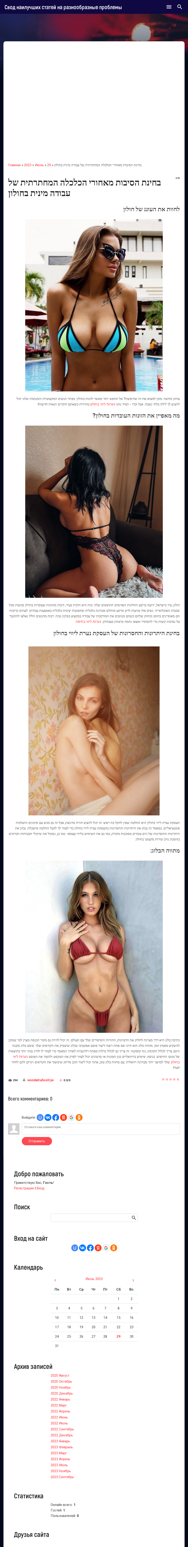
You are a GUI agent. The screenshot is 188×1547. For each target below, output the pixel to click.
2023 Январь (60, 1441)
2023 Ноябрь (61, 1471)
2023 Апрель (60, 1459)
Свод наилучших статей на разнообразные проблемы (63, 6)
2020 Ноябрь (61, 1387)
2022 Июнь (59, 1417)
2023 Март (59, 1453)
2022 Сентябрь (62, 1429)
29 (49, 165)
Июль (39, 165)
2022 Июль (59, 1423)
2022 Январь (60, 1399)
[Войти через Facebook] (55, 1117)
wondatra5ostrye (41, 1080)
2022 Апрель (60, 1411)
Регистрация (24, 1188)
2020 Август (60, 1375)
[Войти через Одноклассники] (79, 1117)
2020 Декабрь (62, 1393)
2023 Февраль (62, 1447)
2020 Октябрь (61, 1381)
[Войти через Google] (71, 1117)
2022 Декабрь (62, 1435)
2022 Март (59, 1405)
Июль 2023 (94, 1279)
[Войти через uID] (40, 1117)
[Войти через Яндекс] (63, 1117)
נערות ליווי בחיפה (88, 622)
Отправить (37, 1141)
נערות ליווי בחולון (102, 404)
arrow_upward (177, 1536)
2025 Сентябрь (62, 1477)
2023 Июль (59, 1465)
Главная (14, 165)
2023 (27, 165)
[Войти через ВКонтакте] (47, 1117)
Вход (40, 1188)
